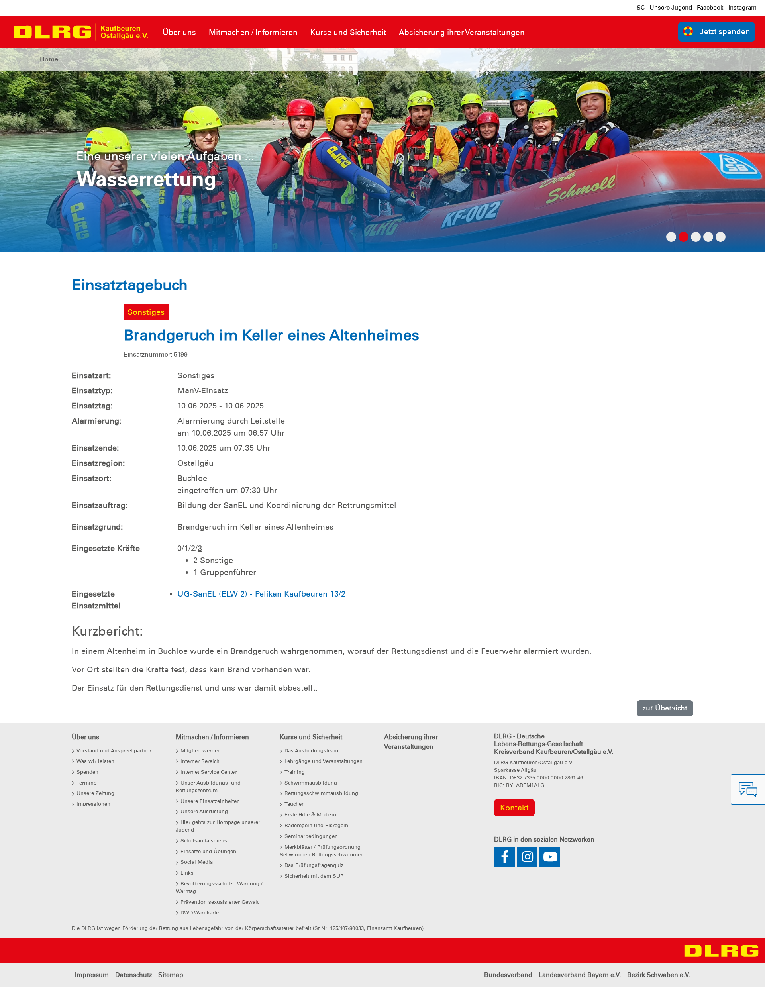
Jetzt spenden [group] (725, 31)
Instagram (742, 7)
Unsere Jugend (670, 7)
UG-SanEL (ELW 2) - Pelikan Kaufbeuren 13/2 (261, 593)
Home (49, 59)
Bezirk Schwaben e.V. (658, 975)
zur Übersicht (665, 708)
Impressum (92, 975)
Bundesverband (508, 975)
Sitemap (170, 975)
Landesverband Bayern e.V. (580, 975)
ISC (640, 7)
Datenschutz (133, 975)
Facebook (710, 7)
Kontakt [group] (514, 807)
